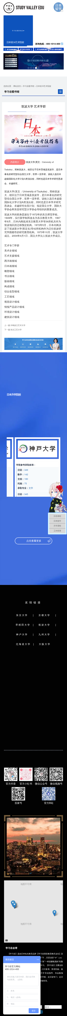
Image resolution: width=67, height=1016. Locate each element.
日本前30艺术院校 (43, 86)
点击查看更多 (32, 540)
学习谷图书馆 (28, 86)
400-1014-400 (47, 43)
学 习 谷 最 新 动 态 (17, 30)
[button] (14, 905)
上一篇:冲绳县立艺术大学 (14, 325)
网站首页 (17, 86)
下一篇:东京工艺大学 (13, 329)
